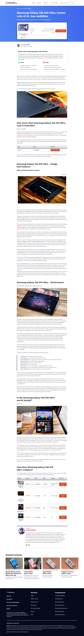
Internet (39, 2)
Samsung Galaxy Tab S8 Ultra (21, 500)
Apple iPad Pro (21, 511)
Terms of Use (16, 623)
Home (18, 8)
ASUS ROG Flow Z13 (20, 520)
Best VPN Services (59, 611)
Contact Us (9, 599)
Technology (23, 8)
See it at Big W (63, 496)
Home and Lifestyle (35, 608)
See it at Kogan (63, 484)
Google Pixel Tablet (20, 486)
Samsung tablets (21, 227)
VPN (32, 614)
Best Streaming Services (61, 608)
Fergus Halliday (26, 44)
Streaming (45, 2)
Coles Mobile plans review (28, 572)
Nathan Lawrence (11, 570)
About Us (9, 596)
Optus (51, 154)
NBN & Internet (34, 598)
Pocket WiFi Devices (60, 614)
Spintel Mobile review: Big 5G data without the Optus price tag (13, 573)
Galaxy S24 (38, 322)
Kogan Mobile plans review (47, 572)
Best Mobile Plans (59, 602)
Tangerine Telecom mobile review (67, 572)
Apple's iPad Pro (32, 136)
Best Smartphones (59, 605)
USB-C (25, 241)
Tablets (29, 8)
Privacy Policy (10, 623)
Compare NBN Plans (60, 595)
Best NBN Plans (59, 598)
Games (32, 611)
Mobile (33, 2)
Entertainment (34, 602)
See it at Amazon (61, 30)
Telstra (57, 154)
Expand (64, 174)
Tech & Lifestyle (54, 2)
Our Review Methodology (13, 602)
